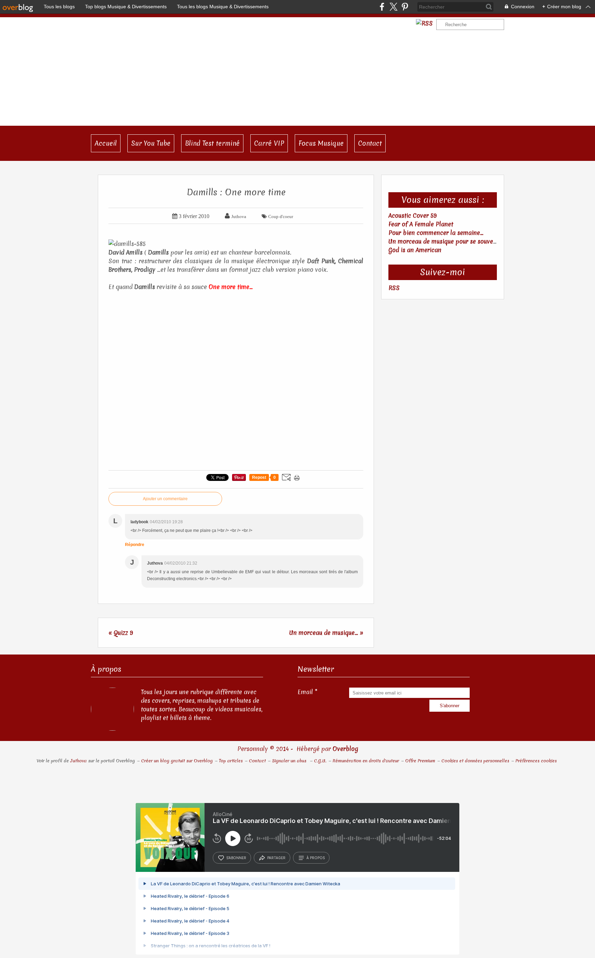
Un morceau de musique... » (326, 633)
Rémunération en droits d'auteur (366, 761)
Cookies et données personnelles (475, 761)
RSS (394, 288)
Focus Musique (321, 143)
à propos (315, 858)
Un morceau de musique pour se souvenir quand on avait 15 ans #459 (483, 241)
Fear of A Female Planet (420, 224)
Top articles (231, 761)
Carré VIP (269, 143)
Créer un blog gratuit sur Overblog (177, 761)
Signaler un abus (290, 761)
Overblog (345, 749)
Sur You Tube (150, 143)
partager (276, 858)
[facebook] (382, 7)
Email (305, 692)
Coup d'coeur (280, 216)
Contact (370, 143)
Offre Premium (420, 761)
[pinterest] (404, 7)
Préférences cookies (536, 761)
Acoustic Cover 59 (412, 215)
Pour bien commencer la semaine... (435, 233)
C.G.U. (320, 761)
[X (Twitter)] (393, 7)
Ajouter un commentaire (165, 498)
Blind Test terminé (212, 143)
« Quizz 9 (120, 633)
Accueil (106, 143)
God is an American (414, 250)
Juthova (78, 761)
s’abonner (236, 858)
